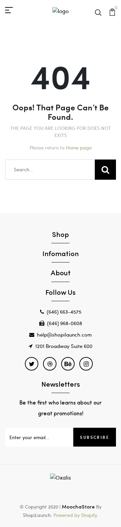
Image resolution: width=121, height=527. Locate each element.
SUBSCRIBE (94, 437)
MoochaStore (78, 507)
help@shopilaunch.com (64, 334)
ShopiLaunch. (37, 515)
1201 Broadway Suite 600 (63, 346)
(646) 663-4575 (64, 311)
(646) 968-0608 (64, 323)
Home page (79, 147)
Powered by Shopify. (75, 515)
